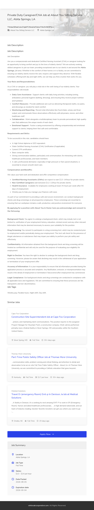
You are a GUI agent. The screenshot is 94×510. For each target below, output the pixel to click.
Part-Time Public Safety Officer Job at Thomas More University (44, 357)
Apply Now (45, 434)
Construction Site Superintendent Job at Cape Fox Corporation (43, 316)
